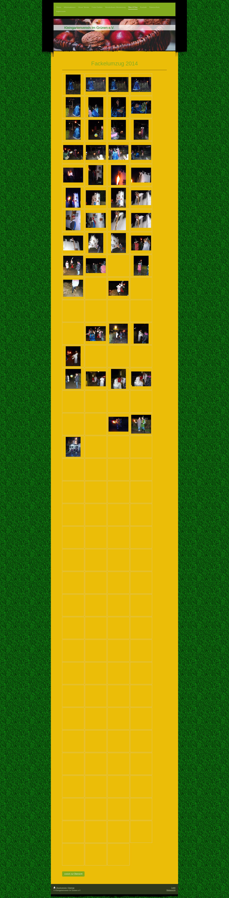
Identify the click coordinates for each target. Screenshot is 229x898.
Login (173, 888)
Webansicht (170, 890)
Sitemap (71, 888)
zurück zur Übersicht (73, 874)
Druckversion (61, 888)
